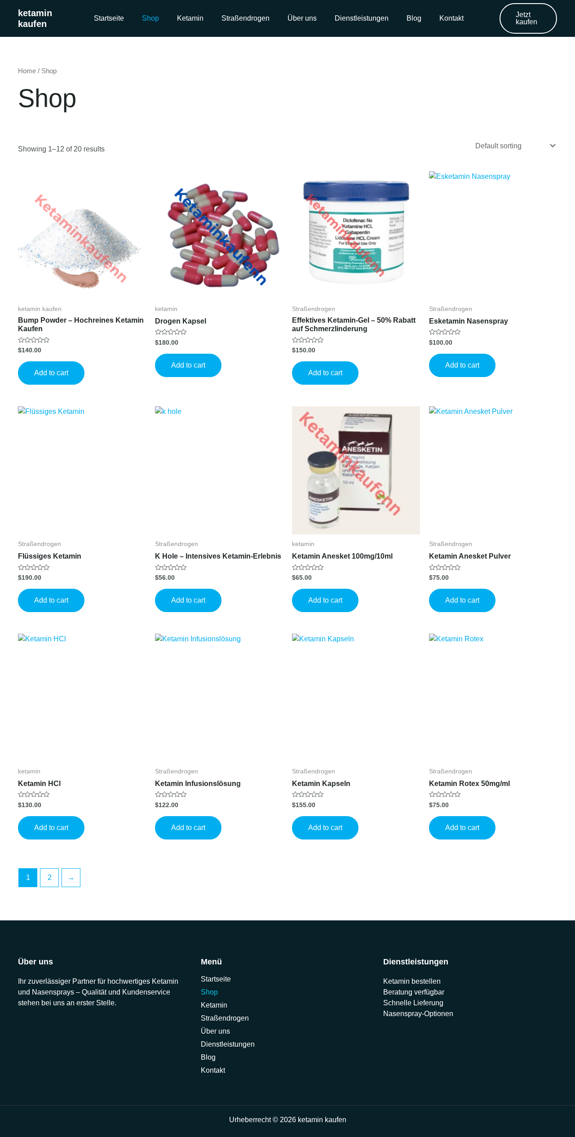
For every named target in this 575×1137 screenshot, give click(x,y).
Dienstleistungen (362, 18)
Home (27, 71)
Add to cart (51, 373)
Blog (414, 18)
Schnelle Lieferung (413, 1003)
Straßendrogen (245, 18)
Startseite (109, 18)
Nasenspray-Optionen (418, 1013)
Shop (150, 18)
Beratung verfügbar (413, 992)
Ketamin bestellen (412, 981)
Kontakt (451, 18)
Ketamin (190, 18)
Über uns (302, 18)
